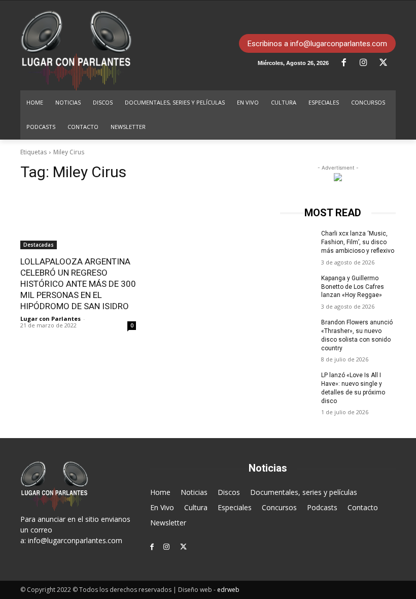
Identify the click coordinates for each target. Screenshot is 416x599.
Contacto (363, 507)
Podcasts (322, 507)
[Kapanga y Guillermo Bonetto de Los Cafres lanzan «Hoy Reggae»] (297, 286)
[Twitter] (387, 63)
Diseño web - (208, 589)
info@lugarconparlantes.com (75, 540)
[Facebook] (347, 63)
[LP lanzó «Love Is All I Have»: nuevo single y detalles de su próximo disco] (297, 383)
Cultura (195, 507)
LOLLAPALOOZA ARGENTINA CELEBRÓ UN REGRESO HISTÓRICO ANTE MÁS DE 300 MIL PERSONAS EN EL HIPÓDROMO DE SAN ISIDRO (78, 283)
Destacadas (38, 244)
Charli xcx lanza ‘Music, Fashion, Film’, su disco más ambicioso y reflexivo (357, 242)
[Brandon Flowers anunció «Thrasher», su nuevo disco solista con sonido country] (297, 330)
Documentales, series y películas (303, 492)
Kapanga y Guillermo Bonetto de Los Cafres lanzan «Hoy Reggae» (352, 287)
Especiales (235, 507)
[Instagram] (367, 63)
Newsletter (168, 522)
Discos (229, 492)
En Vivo (162, 507)
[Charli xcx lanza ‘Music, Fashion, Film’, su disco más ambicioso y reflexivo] (297, 241)
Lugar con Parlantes (50, 318)
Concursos (279, 507)
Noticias (194, 492)
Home (160, 492)
